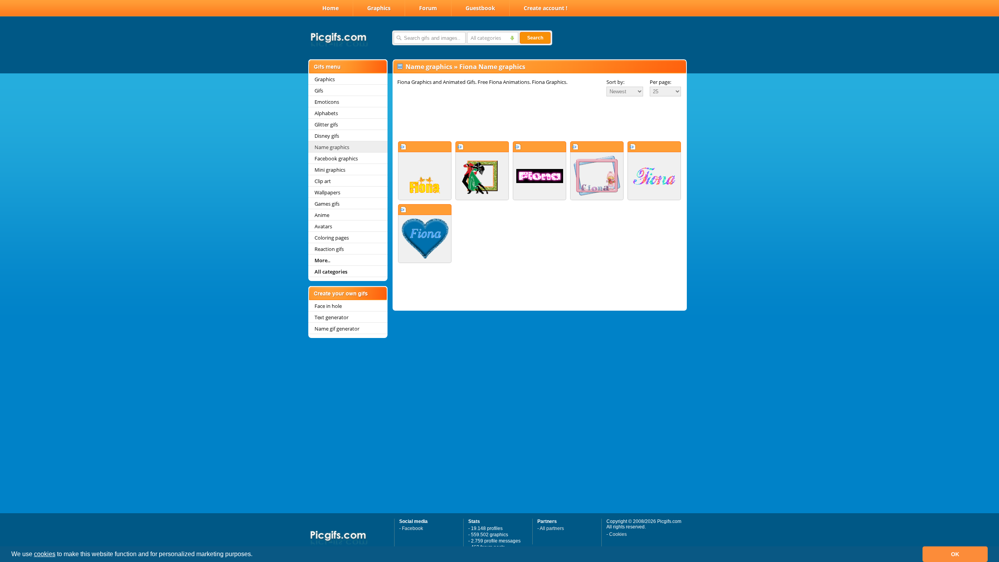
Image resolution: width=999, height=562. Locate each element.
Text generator (331, 317)
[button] (255, 555)
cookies (44, 554)
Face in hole (328, 305)
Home (330, 8)
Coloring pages (332, 237)
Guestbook (480, 8)
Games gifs (327, 203)
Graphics (379, 8)
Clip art (323, 181)
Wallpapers (327, 192)
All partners (552, 528)
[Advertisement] (540, 118)
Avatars (323, 226)
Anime (322, 215)
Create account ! (545, 8)
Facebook (412, 528)
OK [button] (955, 554)
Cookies (618, 534)
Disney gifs (327, 135)
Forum (428, 8)
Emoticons (327, 101)
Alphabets (326, 113)
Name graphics (332, 147)
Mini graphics (330, 169)
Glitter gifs (326, 124)
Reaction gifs (329, 249)
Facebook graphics (336, 158)
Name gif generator (337, 328)
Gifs (319, 90)
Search (535, 38)
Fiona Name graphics (492, 66)
